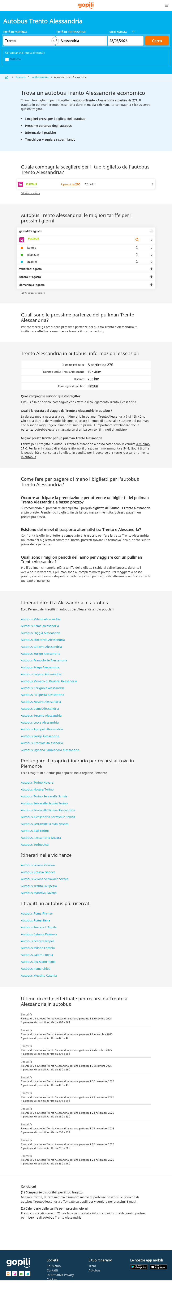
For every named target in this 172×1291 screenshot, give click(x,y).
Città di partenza (15, 32)
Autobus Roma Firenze (37, 913)
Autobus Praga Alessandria (40, 667)
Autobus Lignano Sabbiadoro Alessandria (50, 750)
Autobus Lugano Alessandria (41, 674)
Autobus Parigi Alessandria (40, 736)
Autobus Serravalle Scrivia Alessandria (48, 810)
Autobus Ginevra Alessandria (41, 647)
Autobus (21, 77)
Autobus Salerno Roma (37, 955)
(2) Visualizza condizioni (33, 292)
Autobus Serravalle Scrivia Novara (45, 824)
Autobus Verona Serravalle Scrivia (44, 879)
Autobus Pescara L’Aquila (39, 927)
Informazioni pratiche (40, 133)
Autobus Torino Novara (37, 782)
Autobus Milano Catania (38, 948)
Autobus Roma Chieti (36, 969)
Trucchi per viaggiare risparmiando (50, 139)
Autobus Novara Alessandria (41, 702)
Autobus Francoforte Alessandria (44, 660)
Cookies (52, 1279)
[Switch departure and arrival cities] (55, 40)
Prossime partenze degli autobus (48, 126)
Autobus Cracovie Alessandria (42, 743)
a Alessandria (40, 77)
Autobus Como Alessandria (40, 709)
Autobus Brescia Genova (38, 872)
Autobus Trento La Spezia (39, 886)
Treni (92, 1266)
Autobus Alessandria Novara (41, 838)
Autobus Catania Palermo (39, 934)
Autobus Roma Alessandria (40, 626)
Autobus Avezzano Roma (38, 962)
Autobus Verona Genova (38, 865)
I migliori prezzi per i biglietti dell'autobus (55, 119)
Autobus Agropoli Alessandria (42, 729)
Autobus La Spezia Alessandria (42, 695)
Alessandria (85, 609)
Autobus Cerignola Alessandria (43, 688)
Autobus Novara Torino (37, 789)
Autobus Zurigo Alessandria (40, 654)
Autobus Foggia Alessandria (40, 633)
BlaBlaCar (15, 59)
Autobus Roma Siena (35, 920)
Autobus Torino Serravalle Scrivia (44, 796)
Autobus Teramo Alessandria (41, 715)
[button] (166, 5)
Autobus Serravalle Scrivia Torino (44, 803)
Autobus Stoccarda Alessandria (43, 640)
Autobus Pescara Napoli (38, 941)
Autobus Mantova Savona (39, 893)
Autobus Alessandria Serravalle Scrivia (48, 817)
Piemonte (100, 773)
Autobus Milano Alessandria (41, 619)
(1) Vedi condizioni (30, 193)
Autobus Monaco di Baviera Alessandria (49, 681)
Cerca (157, 40)
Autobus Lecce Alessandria (40, 722)
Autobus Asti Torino (35, 831)
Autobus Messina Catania (39, 975)
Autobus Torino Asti (35, 845)
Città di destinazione (71, 32)
